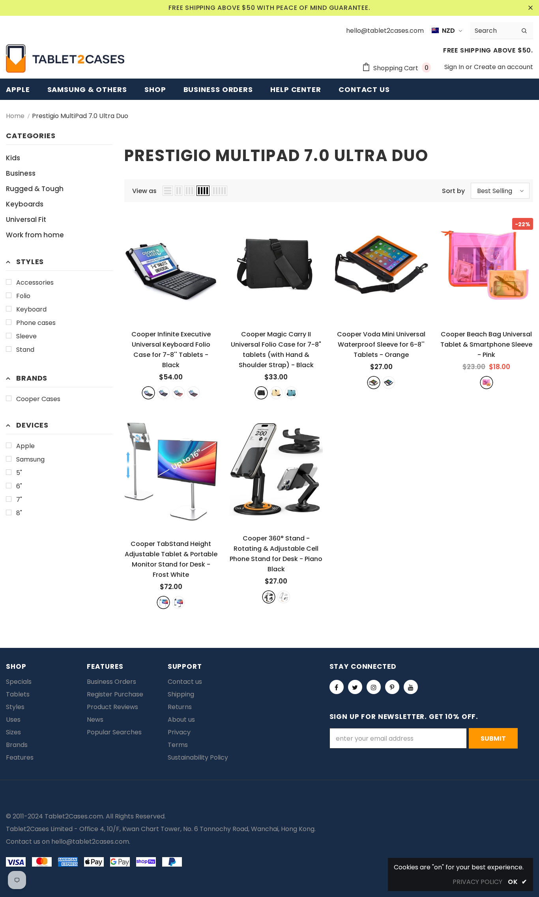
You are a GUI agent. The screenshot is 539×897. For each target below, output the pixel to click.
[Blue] (291, 393)
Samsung (30, 459)
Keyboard (31, 309)
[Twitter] (355, 687)
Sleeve (26, 336)
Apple (25, 445)
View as (144, 190)
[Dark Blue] (163, 393)
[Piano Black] (269, 597)
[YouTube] (411, 687)
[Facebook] (336, 687)
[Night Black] (178, 602)
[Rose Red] (178, 393)
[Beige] (276, 393)
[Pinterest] (392, 687)
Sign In (455, 66)
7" (19, 499)
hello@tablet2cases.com (90, 841)
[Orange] (374, 382)
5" (19, 472)
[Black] (148, 393)
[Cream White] (284, 597)
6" (19, 486)
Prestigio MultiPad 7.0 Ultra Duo (80, 115)
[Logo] (65, 58)
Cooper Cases (38, 398)
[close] (530, 8)
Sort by (453, 190)
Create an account (503, 66)
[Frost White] (163, 602)
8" (19, 513)
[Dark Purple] (193, 393)
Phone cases (36, 322)
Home (15, 115)
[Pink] (486, 382)
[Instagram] (374, 687)
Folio (23, 295)
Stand (25, 349)
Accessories (35, 282)
